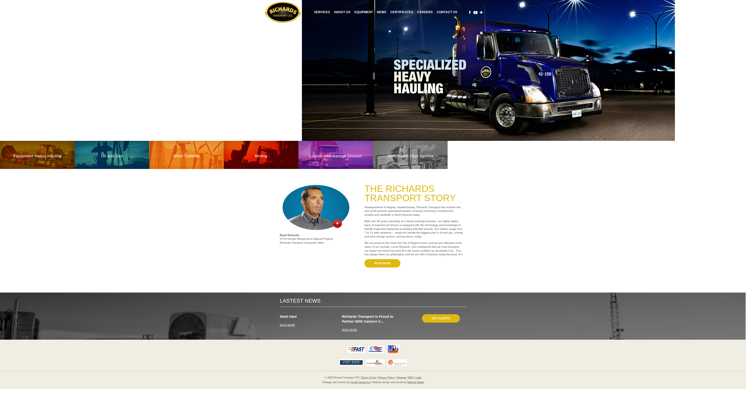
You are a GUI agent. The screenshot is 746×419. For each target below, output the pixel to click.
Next (702, 73)
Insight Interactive (360, 382)
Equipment (363, 12)
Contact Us (447, 12)
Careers (425, 12)
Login (419, 377)
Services (322, 12)
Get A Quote (441, 318)
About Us (342, 12)
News (381, 12)
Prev (43, 73)
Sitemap (401, 377)
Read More (382, 263)
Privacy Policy (386, 377)
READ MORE (287, 325)
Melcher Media (415, 382)
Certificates (401, 12)
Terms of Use (368, 377)
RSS (410, 377)
